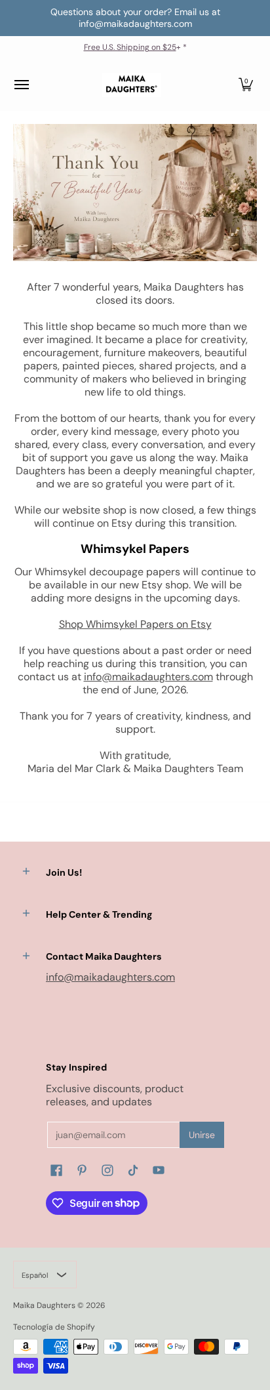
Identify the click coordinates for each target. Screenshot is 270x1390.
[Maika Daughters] (131, 85)
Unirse (202, 1135)
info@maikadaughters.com (148, 677)
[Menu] (21, 85)
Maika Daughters (44, 1305)
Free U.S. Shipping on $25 (130, 47)
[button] (246, 85)
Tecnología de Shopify (54, 1327)
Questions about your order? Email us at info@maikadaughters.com (135, 18)
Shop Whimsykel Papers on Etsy (135, 624)
